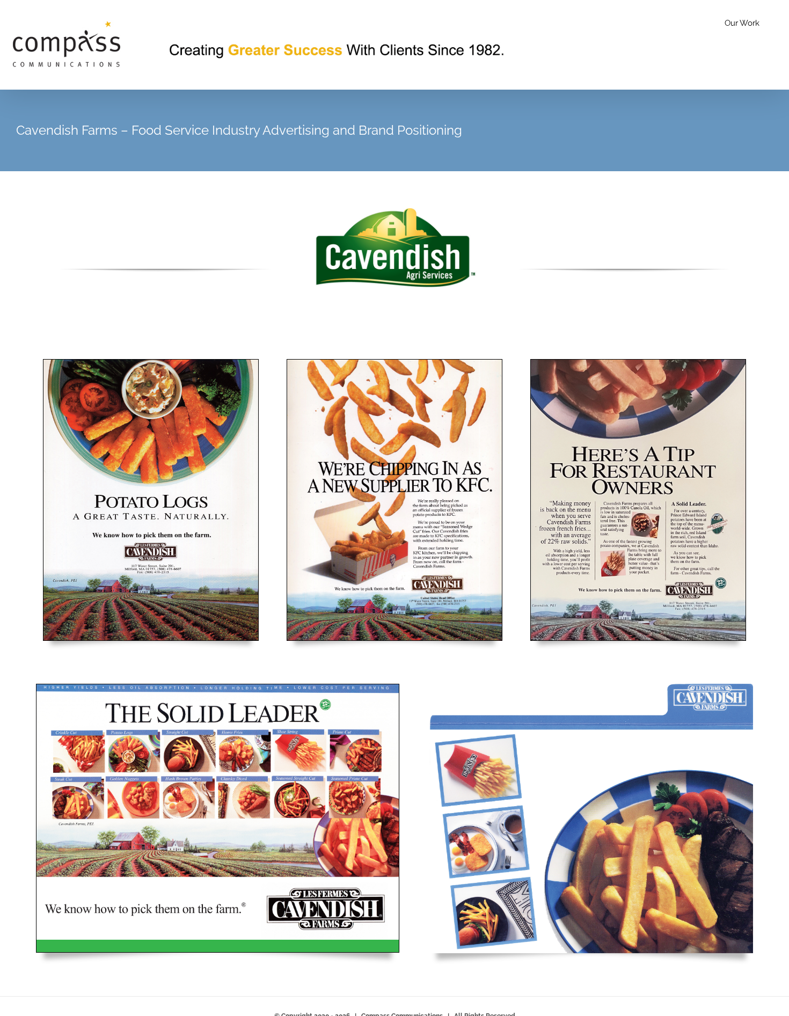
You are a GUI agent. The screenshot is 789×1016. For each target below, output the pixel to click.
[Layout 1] (150, 363)
